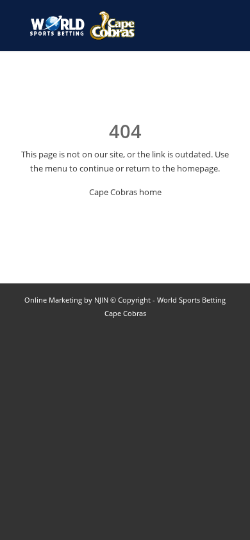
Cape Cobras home (125, 192)
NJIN (101, 300)
